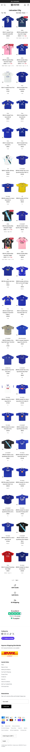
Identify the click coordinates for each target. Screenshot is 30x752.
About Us (3, 679)
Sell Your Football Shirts (6, 684)
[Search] (5, 5)
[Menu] (2, 5)
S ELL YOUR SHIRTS (15, 1)
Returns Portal (4, 667)
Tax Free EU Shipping (6, 672)
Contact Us (3, 676)
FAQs (2, 664)
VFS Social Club (5, 686)
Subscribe (6, 706)
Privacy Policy (4, 674)
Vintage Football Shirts (8, 745)
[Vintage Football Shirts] (15, 5)
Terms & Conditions (5, 681)
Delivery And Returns (5, 669)
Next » (17, 580)
